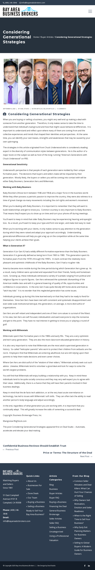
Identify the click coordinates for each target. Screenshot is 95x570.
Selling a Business (57, 527)
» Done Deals (32, 493)
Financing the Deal (58, 506)
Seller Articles (48, 109)
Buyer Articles (47, 37)
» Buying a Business (35, 502)
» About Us (31, 481)
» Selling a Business (35, 506)
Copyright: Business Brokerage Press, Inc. (22, 415)
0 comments (61, 109)
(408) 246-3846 (11, 2)
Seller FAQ (54, 523)
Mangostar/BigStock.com (14, 421)
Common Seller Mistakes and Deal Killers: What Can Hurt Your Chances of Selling (83, 488)
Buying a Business (57, 502)
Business (53, 489)
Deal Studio (24, 109)
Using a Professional (59, 536)
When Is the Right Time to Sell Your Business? (82, 519)
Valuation (53, 540)
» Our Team (31, 497)
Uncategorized (56, 531)
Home (36, 37)
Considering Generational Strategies (29, 426)
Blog (51, 484)
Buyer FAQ (54, 497)
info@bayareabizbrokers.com (33, 2)
